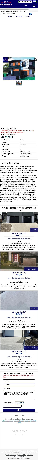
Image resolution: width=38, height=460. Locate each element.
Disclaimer (30, 455)
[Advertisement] (19, 37)
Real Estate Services (19, 456)
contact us (25, 131)
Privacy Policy (22, 455)
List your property (11, 455)
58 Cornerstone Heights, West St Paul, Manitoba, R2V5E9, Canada (19, 422)
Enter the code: (8, 403)
